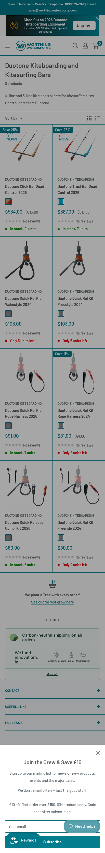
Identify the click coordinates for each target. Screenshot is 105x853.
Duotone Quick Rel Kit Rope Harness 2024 (76, 413)
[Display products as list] (97, 118)
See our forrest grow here (52, 602)
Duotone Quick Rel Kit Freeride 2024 (76, 525)
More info (52, 674)
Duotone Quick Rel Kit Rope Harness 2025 (23, 413)
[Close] (98, 752)
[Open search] (75, 45)
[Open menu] (7, 46)
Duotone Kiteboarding (23, 179)
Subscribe (52, 841)
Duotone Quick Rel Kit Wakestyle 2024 (23, 301)
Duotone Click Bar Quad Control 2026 (24, 189)
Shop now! (84, 25)
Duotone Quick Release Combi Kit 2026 (24, 525)
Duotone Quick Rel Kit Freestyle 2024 (76, 301)
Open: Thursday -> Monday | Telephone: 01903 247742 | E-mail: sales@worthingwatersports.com (52, 7)
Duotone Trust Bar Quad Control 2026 (77, 189)
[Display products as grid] (89, 118)
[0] (96, 46)
